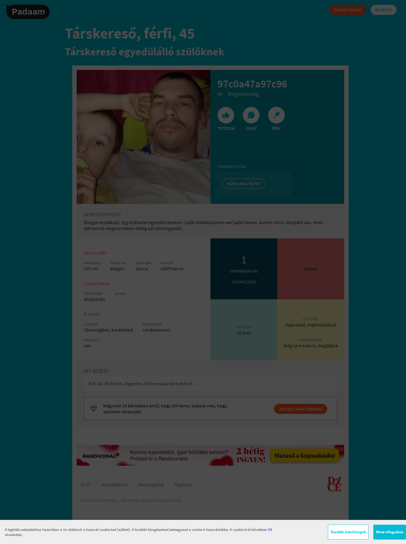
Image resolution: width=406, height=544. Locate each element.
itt (270, 529)
